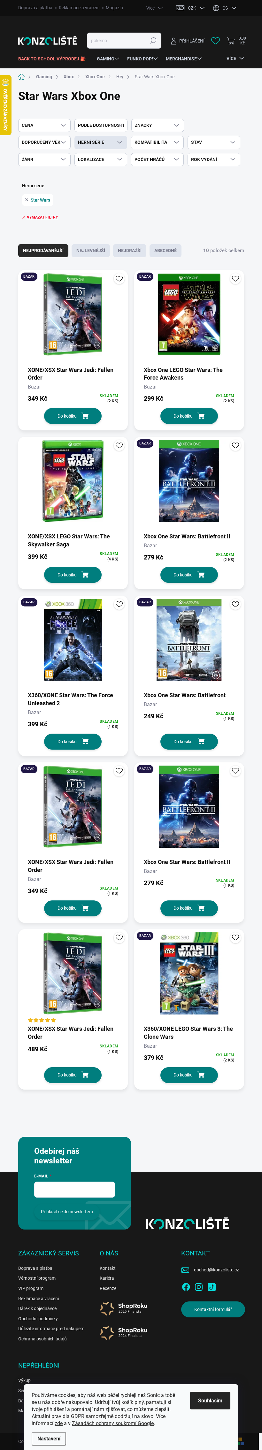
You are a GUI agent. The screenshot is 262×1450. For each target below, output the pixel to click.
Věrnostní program (37, 1278)
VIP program (30, 1288)
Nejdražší (130, 250)
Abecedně (165, 250)
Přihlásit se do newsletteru (67, 1211)
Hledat (153, 40)
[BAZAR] (73, 317)
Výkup (24, 1380)
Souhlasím (210, 1401)
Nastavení (48, 1439)
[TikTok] (211, 1286)
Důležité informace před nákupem (51, 1328)
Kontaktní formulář (213, 1309)
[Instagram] (199, 1286)
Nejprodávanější (43, 250)
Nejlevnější (90, 250)
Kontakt (108, 1268)
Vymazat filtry (42, 217)
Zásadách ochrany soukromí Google (113, 1423)
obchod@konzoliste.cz (216, 1269)
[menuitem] (54, 58)
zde (59, 1423)
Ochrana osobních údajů (42, 1338)
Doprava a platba (35, 7)
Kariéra (107, 1278)
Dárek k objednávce (37, 1308)
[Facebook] (186, 1286)
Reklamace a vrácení (79, 7)
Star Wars (40, 200)
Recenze (108, 1288)
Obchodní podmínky (38, 1318)
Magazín (114, 7)
